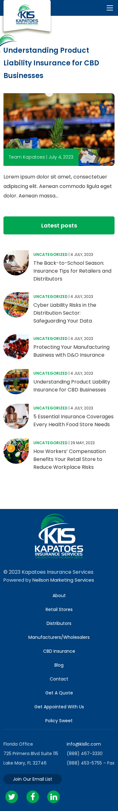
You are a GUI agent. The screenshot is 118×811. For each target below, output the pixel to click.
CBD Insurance (59, 651)
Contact (59, 679)
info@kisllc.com (84, 744)
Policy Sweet (59, 720)
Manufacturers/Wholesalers (59, 637)
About (59, 595)
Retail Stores (59, 609)
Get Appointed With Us (59, 707)
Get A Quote (59, 693)
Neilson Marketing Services (63, 580)
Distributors (59, 623)
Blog (59, 665)
